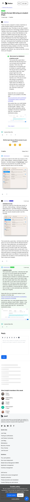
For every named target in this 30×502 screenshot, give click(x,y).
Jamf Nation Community (7, 438)
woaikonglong (9, 397)
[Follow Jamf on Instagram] (11, 426)
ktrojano (8, 411)
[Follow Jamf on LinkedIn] (5, 426)
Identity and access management (9, 475)
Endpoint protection (6, 477)
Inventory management (7, 467)
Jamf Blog (3, 440)
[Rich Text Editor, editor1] (15, 347)
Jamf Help (3, 433)
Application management (7, 465)
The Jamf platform (5, 457)
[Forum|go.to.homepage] (9, 3)
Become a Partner (5, 445)
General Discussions (7, 7)
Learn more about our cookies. (16, 492)
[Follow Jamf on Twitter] (2, 426)
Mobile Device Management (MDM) (10, 462)
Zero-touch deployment (7, 460)
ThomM (7, 402)
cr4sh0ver (6, 22)
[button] (3, 3)
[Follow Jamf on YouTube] (8, 425)
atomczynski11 (9, 406)
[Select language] (19, 3)
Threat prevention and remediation (9, 480)
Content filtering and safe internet (9, 482)
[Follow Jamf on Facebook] (14, 426)
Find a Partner (4, 448)
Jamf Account (4, 450)
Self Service (4, 472)
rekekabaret (6, 156)
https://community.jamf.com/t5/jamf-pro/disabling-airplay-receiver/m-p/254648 (17, 99)
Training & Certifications (7, 435)
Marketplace (4, 443)
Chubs (7, 393)
